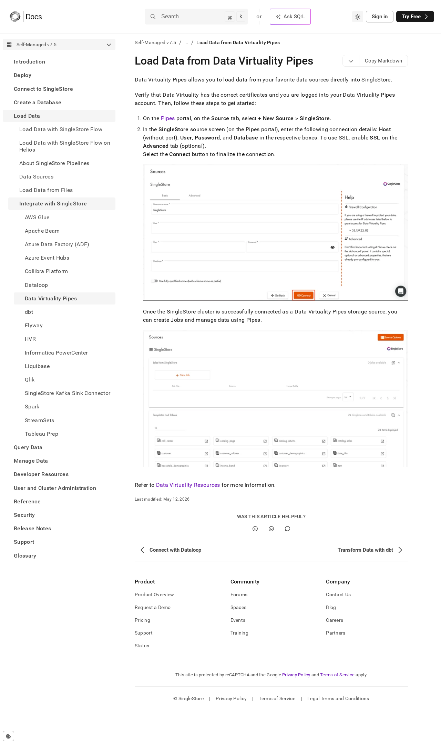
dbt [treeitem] (29, 312)
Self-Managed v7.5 (155, 42)
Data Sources (36, 176)
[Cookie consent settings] (8, 736)
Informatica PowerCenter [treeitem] (56, 352)
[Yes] (255, 528)
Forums (239, 594)
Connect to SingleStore (43, 88)
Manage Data (31, 460)
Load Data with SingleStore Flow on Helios (64, 146)
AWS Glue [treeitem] (37, 217)
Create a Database (37, 102)
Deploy (22, 75)
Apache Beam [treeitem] (42, 231)
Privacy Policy (296, 674)
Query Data (28, 447)
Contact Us (338, 594)
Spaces (238, 607)
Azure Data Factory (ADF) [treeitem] (57, 244)
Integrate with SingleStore (53, 203)
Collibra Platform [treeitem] (46, 271)
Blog (331, 607)
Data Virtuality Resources (188, 485)
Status (142, 645)
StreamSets (39, 420)
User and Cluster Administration (55, 488)
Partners (335, 633)
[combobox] (357, 16)
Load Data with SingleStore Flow (60, 129)
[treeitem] (59, 62)
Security (24, 515)
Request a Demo (153, 607)
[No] (271, 528)
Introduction (29, 61)
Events (238, 620)
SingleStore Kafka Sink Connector (67, 393)
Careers (334, 620)
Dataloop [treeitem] (36, 284)
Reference (27, 501)
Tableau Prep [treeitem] (41, 434)
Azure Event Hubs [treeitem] (47, 257)
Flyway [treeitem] (34, 325)
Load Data (27, 116)
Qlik (29, 379)
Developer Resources (41, 474)
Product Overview (154, 594)
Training (239, 633)
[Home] (26, 16)
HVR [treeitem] (30, 339)
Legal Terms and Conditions (338, 698)
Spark (32, 406)
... (186, 42)
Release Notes (32, 528)
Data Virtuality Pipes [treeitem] (51, 298)
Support (24, 542)
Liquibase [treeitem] (37, 366)
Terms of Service (337, 674)
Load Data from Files (46, 190)
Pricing (142, 620)
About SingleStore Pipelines (54, 163)
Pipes (168, 118)
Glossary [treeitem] (25, 555)
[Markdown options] (351, 60)
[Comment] (287, 528)
